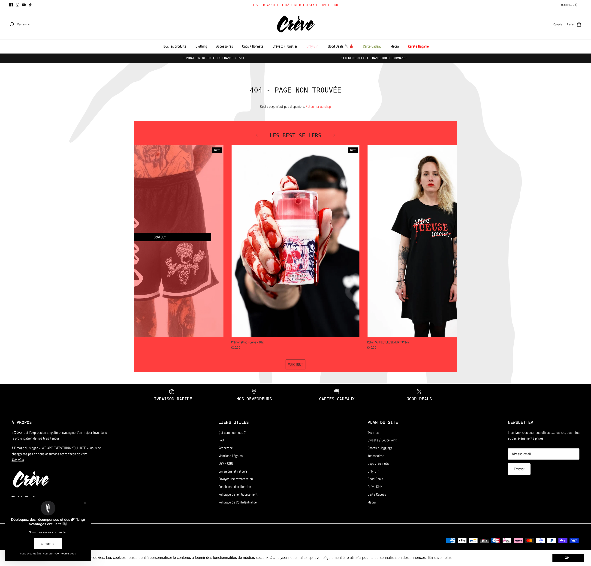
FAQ (221, 440)
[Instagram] (17, 4)
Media (395, 46)
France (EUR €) (568, 5)
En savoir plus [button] (440, 558)
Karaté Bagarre (418, 46)
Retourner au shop (318, 106)
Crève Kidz (375, 486)
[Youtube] (24, 4)
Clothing (201, 46)
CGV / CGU (225, 463)
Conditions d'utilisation (234, 486)
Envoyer (519, 469)
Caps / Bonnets (252, 46)
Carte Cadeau (372, 46)
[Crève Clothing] (295, 24)
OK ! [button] (568, 558)
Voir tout (295, 364)
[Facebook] (11, 4)
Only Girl (313, 46)
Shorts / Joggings (380, 448)
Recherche (225, 448)
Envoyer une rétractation (235, 478)
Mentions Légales (230, 455)
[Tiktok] (30, 4)
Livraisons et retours (232, 471)
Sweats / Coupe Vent (382, 440)
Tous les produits (174, 46)
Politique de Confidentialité (237, 502)
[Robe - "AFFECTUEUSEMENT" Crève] (431, 241)
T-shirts (373, 432)
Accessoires (224, 46)
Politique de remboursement (238, 494)
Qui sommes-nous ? (232, 432)
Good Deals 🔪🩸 (341, 46)
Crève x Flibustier (285, 46)
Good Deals (375, 478)
